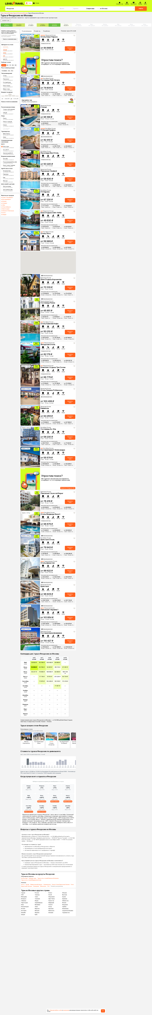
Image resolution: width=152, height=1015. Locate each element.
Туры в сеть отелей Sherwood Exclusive (48, 878)
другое (5, 59)
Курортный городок (26, 886)
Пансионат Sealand (49, 171)
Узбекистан (65, 900)
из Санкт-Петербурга (7, 197)
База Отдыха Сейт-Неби (51, 213)
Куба (36, 914)
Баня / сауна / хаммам (9, 165)
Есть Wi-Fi (6, 149)
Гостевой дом (7, 82)
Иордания (65, 904)
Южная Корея (25, 906)
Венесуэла (51, 910)
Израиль (37, 912)
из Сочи (3, 212)
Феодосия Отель (48, 344)
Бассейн (5, 158)
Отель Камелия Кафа (49, 324)
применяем (66, 1010)
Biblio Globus (6, 133)
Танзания (37, 898)
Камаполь (45, 408)
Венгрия (37, 910)
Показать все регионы (57, 886)
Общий (5, 112)
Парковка (5, 174)
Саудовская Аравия (67, 910)
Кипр (22, 904)
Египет (50, 892)
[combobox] (32, 8)
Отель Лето (46, 233)
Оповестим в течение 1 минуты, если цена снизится (8, 36)
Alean (4, 137)
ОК (103, 1011)
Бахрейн (23, 912)
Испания (51, 912)
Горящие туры (32, 878)
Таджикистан (66, 912)
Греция (23, 914)
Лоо (48, 886)
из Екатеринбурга (6, 199)
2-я (9, 70)
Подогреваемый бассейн (10, 162)
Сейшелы (23, 900)
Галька (5, 125)
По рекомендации (27, 31)
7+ (10, 65)
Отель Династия (48, 563)
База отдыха (6, 85)
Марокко (37, 908)
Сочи (72, 884)
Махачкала (43, 886)
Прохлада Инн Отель (50, 153)
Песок (4, 118)
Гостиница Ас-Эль (48, 429)
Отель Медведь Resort (50, 514)
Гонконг (51, 904)
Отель (5, 75)
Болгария (23, 910)
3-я (12, 70)
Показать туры (70, 48)
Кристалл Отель (47, 540)
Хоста (22, 884)
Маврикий (51, 902)
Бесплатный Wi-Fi (8, 153)
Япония (64, 902)
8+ (13, 65)
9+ (15, 65)
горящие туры (6, 20)
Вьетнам (64, 894)
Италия (23, 908)
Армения (64, 898)
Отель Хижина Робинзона (51, 390)
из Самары (4, 203)
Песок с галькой (7, 121)
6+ (7, 65)
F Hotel (44, 107)
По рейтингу (46, 31)
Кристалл (45, 586)
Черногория (24, 902)
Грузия (64, 896)
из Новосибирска (6, 207)
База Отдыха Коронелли (51, 279)
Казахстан (51, 900)
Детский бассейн (8, 189)
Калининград (47, 884)
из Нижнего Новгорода (7, 210)
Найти (141, 8)
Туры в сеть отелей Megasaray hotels (31, 880)
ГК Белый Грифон (48, 130)
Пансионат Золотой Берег (52, 493)
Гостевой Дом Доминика (51, 633)
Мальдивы (24, 896)
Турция (23, 892)
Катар (50, 906)
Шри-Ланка (52, 898)
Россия (37, 892)
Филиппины (65, 908)
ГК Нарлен (45, 192)
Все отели (6, 146)
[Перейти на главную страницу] (14, 3)
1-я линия (4, 70)
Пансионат (6, 79)
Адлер (27, 884)
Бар (4, 177)
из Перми (3, 214)
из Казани (3, 201)
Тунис (36, 896)
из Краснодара (5, 209)
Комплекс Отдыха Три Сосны (53, 367)
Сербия (64, 906)
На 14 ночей (24, 878)
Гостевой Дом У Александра (53, 450)
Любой (4, 65)
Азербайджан (38, 902)
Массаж (5, 181)
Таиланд (37, 894)
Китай (50, 894)
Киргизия (51, 908)
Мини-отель (6, 89)
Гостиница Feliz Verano (50, 80)
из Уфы (3, 205)
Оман (36, 906)
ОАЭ (22, 894)
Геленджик (36, 886)
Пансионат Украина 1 (49, 610)
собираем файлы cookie (55, 1010)
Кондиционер (7, 171)
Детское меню (7, 186)
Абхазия (64, 892)
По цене (36, 31)
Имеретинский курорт (36, 884)
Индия (36, 900)
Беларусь (23, 898)
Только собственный (9, 109)
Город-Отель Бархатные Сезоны (61, 884)
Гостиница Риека (48, 303)
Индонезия (52, 896)
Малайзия (37, 904)
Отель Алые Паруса (49, 37)
